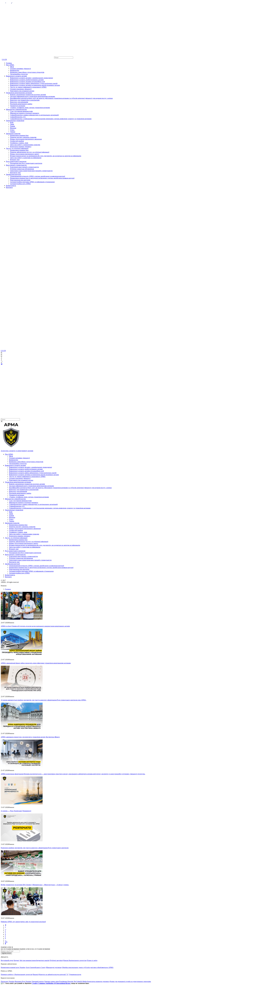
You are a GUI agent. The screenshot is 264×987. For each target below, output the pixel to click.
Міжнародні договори (53, 967)
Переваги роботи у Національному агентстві (16, 974)
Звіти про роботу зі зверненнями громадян (25, 145)
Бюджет (16, 960)
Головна (9, 63)
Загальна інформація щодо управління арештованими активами (32, 96)
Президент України (7, 981)
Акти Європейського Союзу (36, 967)
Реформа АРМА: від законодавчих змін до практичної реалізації (23, 922)
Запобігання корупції (13, 174)
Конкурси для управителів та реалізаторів (24, 100)
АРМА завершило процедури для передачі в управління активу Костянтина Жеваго (30, 737)
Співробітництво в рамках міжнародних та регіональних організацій (34, 115)
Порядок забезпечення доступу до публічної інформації (29, 152)
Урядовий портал (38, 981)
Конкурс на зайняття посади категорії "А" (54, 974)
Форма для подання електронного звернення (26, 139)
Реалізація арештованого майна (21, 104)
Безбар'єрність (11, 185)
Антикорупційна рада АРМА (20, 184)
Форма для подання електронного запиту (24, 154)
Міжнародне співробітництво (16, 109)
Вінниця (13, 128)
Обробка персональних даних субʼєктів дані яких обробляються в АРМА (87, 967)
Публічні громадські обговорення (22, 169)
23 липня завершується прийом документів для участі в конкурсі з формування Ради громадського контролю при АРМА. (43, 700)
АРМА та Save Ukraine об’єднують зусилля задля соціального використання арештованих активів (35, 626)
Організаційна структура (19, 74)
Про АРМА (10, 65)
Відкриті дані (14, 159)
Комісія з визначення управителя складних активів (28, 94)
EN (6, 59)
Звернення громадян (13, 133)
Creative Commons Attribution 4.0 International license (51, 983)
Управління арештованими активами (19, 93)
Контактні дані (15, 172)
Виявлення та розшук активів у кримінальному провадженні (31, 78)
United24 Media (81, 981)
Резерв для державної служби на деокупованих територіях (130, 981)
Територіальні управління (15, 120)
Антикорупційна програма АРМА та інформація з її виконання (32, 182)
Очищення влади (75, 974)
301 (6, 942)
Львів (12, 124)
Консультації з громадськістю (16, 165)
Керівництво (14, 70)
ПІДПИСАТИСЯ (6, 953)
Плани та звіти (92, 960)
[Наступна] (5, 944)
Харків (12, 126)
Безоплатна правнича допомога (98, 981)
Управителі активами (17, 106)
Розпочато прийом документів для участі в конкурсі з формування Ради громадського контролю (35, 848)
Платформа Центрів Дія (67, 981)
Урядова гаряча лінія (51, 981)
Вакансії (36, 974)
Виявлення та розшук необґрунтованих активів (27, 80)
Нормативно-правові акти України (13, 967)
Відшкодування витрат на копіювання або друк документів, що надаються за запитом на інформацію (45, 156)
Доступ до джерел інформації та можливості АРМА (28, 87)
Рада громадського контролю (16, 161)
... (5, 929)
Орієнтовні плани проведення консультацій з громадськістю (31, 171)
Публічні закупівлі (56, 960)
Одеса (12, 130)
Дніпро (12, 132)
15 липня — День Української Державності (16, 811)
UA (3, 59)
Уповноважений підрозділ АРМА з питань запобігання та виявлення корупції (37, 176)
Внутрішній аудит (7, 960)
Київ (11, 122)
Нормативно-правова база (19, 135)
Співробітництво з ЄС (18, 117)
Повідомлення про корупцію (20, 180)
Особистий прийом (17, 141)
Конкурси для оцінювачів (19, 102)
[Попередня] (5, 925)
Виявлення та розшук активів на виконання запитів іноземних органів (35, 85)
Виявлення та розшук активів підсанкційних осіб (27, 81)
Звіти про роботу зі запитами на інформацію (25, 158)
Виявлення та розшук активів (16, 76)
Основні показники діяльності (20, 89)
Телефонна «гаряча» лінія (19, 143)
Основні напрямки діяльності (20, 68)
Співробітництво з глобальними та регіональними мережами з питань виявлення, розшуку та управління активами (50, 119)
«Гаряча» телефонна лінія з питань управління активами (30, 107)
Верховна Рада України (23, 981)
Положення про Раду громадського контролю (26, 163)
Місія (12, 67)
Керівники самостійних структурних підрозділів (27, 72)
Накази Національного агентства (75, 960)
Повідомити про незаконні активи (22, 91)
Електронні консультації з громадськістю (24, 167)
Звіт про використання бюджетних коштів (34, 960)
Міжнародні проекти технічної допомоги (24, 113)
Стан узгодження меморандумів (21, 111)
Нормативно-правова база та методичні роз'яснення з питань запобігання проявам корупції (42, 178)
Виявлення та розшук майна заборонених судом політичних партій (33, 83)
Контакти (9, 187)
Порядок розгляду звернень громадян (23, 137)
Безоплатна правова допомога (20, 146)
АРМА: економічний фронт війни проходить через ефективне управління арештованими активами (36, 663)
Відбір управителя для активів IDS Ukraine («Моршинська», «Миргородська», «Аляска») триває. (35, 885)
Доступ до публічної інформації (17, 148)
